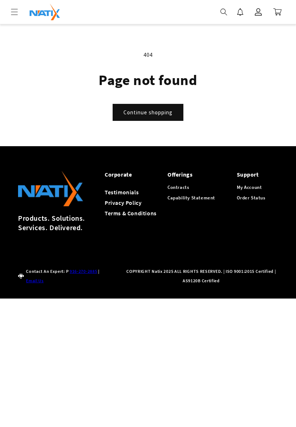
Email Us (35, 280)
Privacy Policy (123, 202)
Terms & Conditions (131, 213)
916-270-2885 (83, 271)
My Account (249, 187)
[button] (15, 12)
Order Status (251, 198)
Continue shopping (148, 112)
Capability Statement (191, 198)
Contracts (178, 187)
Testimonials (122, 192)
